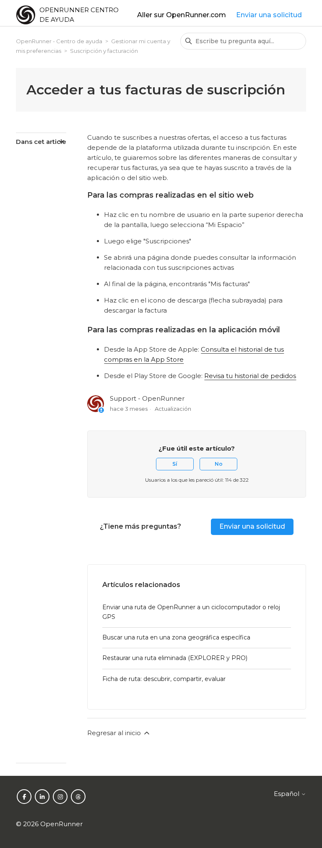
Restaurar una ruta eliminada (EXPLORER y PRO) (174, 658)
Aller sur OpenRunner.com (181, 15)
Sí (174, 464)
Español (287, 793)
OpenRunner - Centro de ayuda (59, 41)
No (219, 464)
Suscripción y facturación (104, 50)
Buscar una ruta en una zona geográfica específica (176, 637)
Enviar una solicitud (269, 15)
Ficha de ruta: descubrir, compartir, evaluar (164, 679)
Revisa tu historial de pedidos (250, 376)
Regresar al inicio (115, 733)
